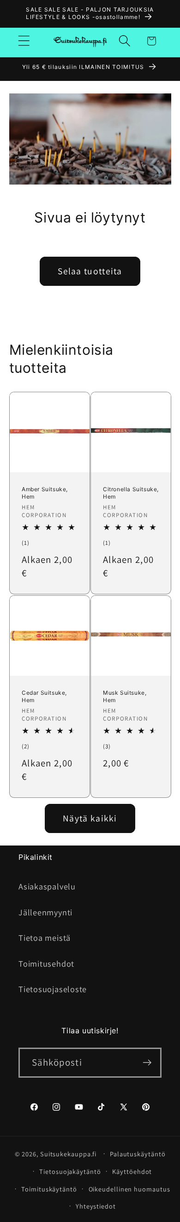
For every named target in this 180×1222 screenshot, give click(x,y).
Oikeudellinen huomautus (129, 1189)
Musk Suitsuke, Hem (124, 697)
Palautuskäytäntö (138, 1153)
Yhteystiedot (96, 1206)
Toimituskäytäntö (49, 1189)
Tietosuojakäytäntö (70, 1171)
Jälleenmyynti (45, 912)
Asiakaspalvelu (47, 886)
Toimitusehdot (46, 963)
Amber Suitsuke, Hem (45, 493)
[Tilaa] (147, 1063)
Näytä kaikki (90, 818)
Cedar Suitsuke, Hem (44, 697)
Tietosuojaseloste (52, 988)
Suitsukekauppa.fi (68, 1153)
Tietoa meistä (44, 937)
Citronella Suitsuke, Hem (131, 493)
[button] (24, 41)
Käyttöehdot (132, 1171)
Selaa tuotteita (90, 271)
